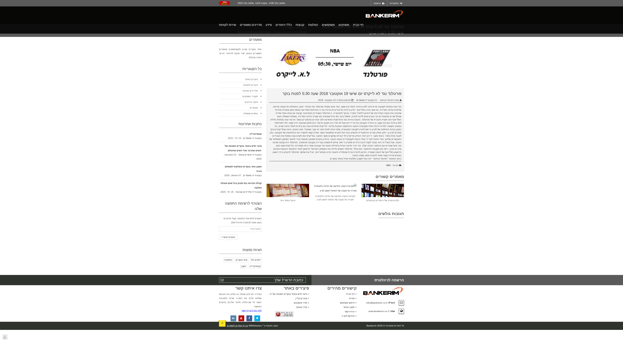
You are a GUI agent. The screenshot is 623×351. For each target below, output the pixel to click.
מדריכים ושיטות (250, 90)
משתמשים (328, 24)
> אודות (353, 298)
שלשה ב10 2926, (246, 3)
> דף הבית (351, 294)
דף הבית (358, 24)
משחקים (344, 24)
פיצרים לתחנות (250, 85)
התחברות (395, 3)
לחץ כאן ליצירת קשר (252, 310)
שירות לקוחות (227, 24)
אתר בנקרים (241, 260)
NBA (388, 165)
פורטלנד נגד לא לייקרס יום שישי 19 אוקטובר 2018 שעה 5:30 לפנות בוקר (342, 93)
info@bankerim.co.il (376, 302)
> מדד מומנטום (301, 302)
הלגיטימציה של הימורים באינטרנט (382, 200)
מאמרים (360, 100)
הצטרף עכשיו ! (228, 237)
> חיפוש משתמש (348, 302)
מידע (269, 24)
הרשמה (377, 3)
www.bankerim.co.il (378, 311)
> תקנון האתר (350, 307)
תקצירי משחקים (250, 96)
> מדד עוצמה (302, 307)
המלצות (313, 24)
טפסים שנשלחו (250, 113)
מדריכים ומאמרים (251, 24)
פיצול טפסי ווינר (287, 200)
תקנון (243, 266)
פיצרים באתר (251, 79)
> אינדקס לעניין (349, 316)
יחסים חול (256, 260)
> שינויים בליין (302, 298)
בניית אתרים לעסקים (237, 325)
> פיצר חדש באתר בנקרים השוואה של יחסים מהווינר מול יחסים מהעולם (288, 294)
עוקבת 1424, (261, 3)
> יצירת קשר (351, 311)
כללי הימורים (284, 24)
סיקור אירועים (251, 102)
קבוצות (300, 24)
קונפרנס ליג (256, 134)
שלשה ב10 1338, (277, 3)
